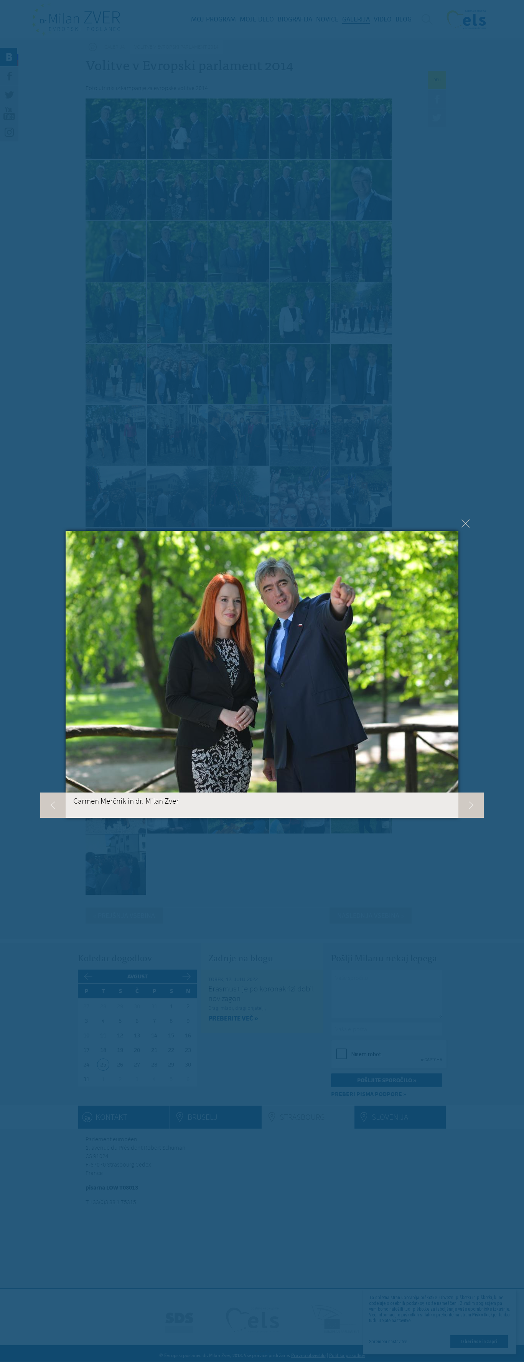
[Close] (465, 523)
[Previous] (53, 805)
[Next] (471, 805)
